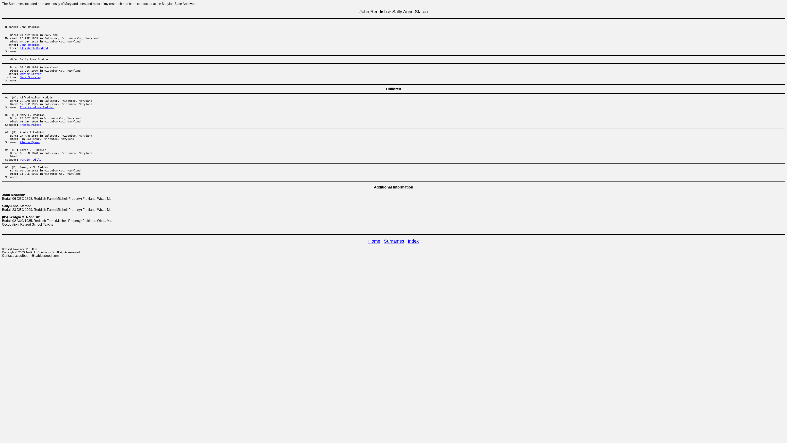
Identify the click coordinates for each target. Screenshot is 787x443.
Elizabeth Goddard (34, 48)
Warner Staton (30, 74)
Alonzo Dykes (30, 142)
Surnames (394, 241)
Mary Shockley (30, 77)
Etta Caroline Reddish (37, 107)
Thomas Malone (30, 125)
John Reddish (30, 45)
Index (413, 241)
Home (374, 241)
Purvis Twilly (30, 159)
